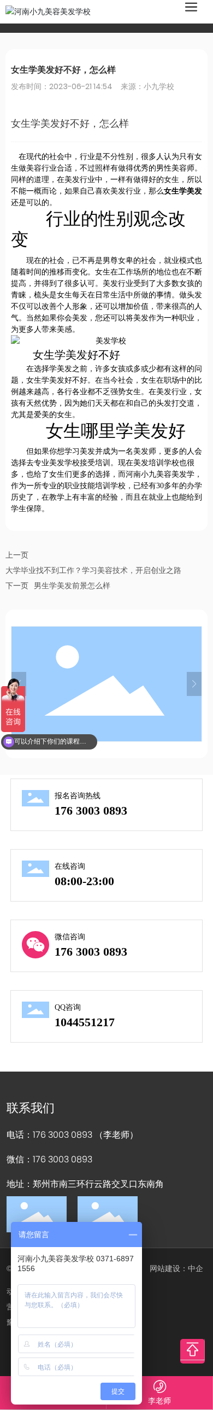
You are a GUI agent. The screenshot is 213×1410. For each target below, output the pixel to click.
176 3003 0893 (91, 810)
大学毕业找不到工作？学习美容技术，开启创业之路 (93, 570)
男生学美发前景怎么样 (72, 585)
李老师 (159, 1400)
